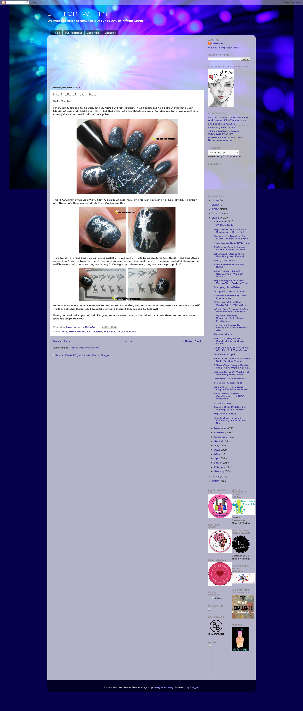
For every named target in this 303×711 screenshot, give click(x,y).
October (219, 432)
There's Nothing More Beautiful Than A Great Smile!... (229, 341)
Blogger (194, 687)
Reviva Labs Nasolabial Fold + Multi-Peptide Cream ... (232, 359)
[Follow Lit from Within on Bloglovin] (221, 106)
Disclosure (110, 32)
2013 (216, 476)
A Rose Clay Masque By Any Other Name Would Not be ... (232, 366)
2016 (216, 209)
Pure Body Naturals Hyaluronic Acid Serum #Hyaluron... (229, 318)
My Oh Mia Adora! (225, 413)
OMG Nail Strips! (224, 354)
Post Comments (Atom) (84, 347)
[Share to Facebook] (112, 327)
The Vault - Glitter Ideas (228, 382)
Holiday (81, 331)
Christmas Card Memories (230, 378)
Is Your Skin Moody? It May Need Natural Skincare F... (231, 310)
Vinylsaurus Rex (126, 331)
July (217, 445)
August (219, 441)
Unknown (217, 43)
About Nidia (93, 32)
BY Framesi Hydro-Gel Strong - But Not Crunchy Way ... (230, 327)
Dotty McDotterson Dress (230, 291)
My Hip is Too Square (221, 123)
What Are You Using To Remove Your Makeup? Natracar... (229, 274)
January (219, 471)
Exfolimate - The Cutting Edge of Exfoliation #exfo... (231, 388)
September (221, 437)
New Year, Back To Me (221, 127)
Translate (235, 156)
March (218, 462)
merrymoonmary (163, 687)
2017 (216, 205)
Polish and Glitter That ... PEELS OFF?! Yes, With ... (230, 303)
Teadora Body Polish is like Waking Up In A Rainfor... (230, 408)
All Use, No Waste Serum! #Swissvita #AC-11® (223, 132)
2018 (216, 200)
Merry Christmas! (224, 260)
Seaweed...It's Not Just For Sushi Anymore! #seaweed (231, 237)
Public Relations (73, 32)
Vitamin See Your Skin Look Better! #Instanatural (225, 138)
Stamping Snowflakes (227, 287)
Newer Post (62, 341)
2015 (216, 213)
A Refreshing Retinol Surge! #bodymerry (230, 296)
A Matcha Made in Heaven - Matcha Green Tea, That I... (231, 248)
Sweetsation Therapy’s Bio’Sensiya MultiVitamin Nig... (230, 420)
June (217, 450)
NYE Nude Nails (223, 225)
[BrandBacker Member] (216, 634)
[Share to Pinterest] (115, 327)
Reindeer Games (224, 334)
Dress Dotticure (223, 403)
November (220, 428)
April (217, 458)
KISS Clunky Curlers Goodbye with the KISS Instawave (229, 396)
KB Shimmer (94, 331)
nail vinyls (110, 331)
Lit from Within (77, 14)
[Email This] (103, 327)
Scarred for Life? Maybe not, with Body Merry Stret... (232, 373)
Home (56, 32)
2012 (216, 481)
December (221, 221)
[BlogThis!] (106, 327)
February (220, 467)
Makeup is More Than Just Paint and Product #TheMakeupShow (228, 118)
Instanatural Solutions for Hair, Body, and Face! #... (229, 255)
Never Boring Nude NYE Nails (232, 243)
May (217, 454)
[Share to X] (109, 327)
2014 (216, 218)
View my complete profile (223, 47)
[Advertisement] (127, 60)
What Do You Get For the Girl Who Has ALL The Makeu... (232, 348)
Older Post (192, 341)
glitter (72, 331)
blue (64, 331)
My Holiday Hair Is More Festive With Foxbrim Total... (232, 281)
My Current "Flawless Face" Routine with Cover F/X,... (230, 230)
